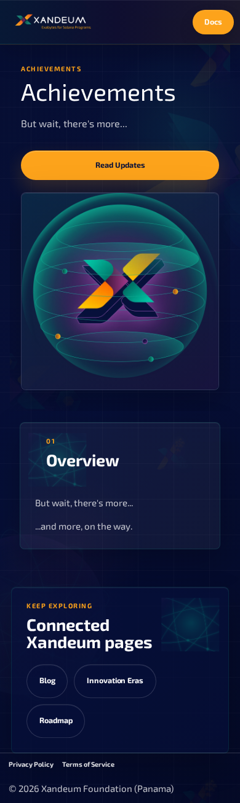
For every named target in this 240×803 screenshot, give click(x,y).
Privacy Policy (31, 764)
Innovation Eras (115, 680)
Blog (47, 680)
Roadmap (56, 720)
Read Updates (120, 165)
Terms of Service (88, 764)
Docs (213, 21)
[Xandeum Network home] (53, 22)
